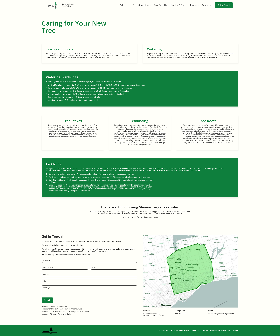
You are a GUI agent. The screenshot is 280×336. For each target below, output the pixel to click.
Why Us (123, 5)
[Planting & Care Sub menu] (186, 5)
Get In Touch (223, 5)
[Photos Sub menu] (198, 5)
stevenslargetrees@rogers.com (221, 314)
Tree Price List (161, 5)
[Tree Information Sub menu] (150, 5)
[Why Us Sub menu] (129, 5)
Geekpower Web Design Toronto (224, 330)
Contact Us (207, 5)
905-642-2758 (180, 314)
